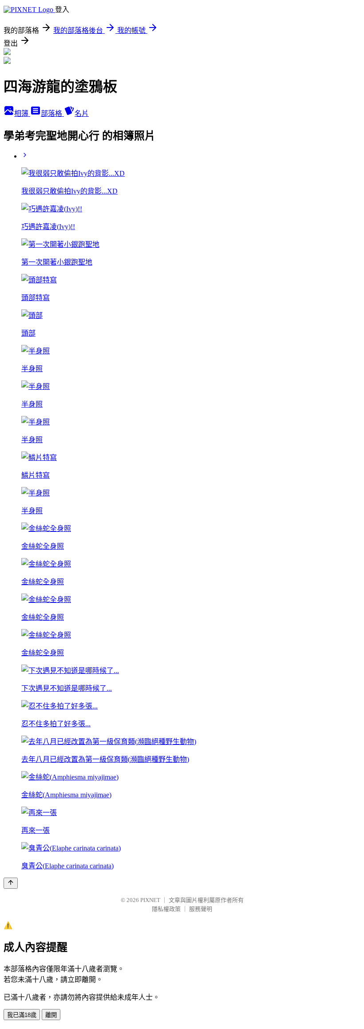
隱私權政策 (166, 909)
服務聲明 (200, 909)
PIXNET (150, 900)
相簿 (22, 113)
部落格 (52, 113)
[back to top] (11, 883)
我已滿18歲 (21, 1015)
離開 (51, 1015)
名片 (82, 113)
